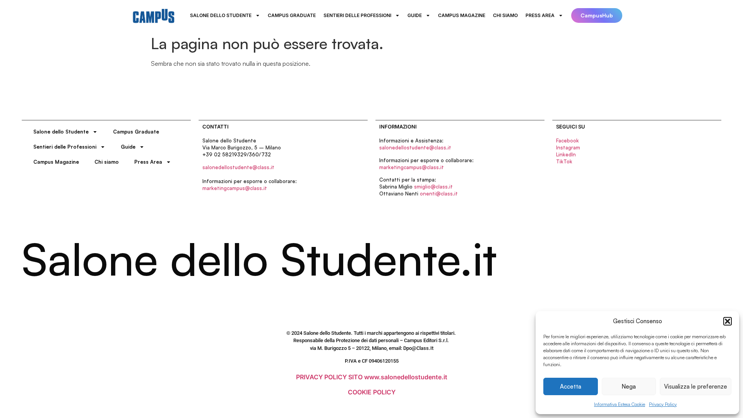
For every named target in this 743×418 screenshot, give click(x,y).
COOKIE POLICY (371, 392)
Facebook (567, 140)
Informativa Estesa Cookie (619, 404)
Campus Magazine (461, 15)
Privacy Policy (663, 404)
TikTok (564, 161)
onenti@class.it (439, 193)
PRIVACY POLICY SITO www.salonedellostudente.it (371, 377)
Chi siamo (505, 15)
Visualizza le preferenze (695, 386)
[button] (727, 321)
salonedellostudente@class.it (238, 167)
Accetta (570, 386)
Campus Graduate (292, 15)
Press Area (540, 15)
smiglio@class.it (433, 186)
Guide (414, 15)
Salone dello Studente (221, 15)
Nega (628, 386)
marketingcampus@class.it (234, 188)
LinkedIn (566, 154)
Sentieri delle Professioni (357, 15)
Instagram (568, 147)
